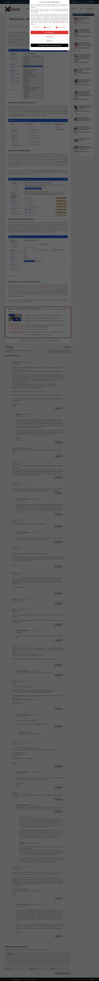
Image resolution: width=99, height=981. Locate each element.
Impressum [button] (57, 48)
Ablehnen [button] (49, 41)
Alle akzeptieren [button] (49, 32)
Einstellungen (55, 22)
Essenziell (37, 27)
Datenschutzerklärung (60, 21)
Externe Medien (62, 27)
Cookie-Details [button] (42, 48)
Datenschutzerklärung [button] (50, 48)
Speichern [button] (49, 37)
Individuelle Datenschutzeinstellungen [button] (49, 45)
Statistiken (48, 27)
